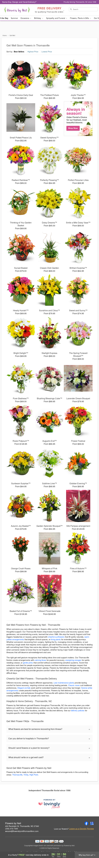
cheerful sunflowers (56, 636)
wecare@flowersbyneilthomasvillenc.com (22, 831)
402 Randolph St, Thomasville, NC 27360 (22, 826)
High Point (33, 774)
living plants (56, 639)
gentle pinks (28, 662)
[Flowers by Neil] (17, 10)
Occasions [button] (25, 18)
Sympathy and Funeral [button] (56, 18)
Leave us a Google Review (81, 828)
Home (5, 35)
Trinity (25, 774)
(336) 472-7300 (11, 828)
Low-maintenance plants (64, 682)
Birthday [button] (38, 18)
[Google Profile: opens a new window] (92, 823)
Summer (14, 18)
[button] (92, 847)
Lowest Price (47, 51)
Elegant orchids (24, 687)
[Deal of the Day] (78, 118)
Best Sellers (19, 51)
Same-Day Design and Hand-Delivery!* (19, 2)
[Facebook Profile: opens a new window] (86, 823)
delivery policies (77, 710)
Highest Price (32, 51)
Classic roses (74, 685)
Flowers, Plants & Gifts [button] (79, 18)
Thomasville (17, 774)
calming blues (40, 660)
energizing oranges (73, 660)
